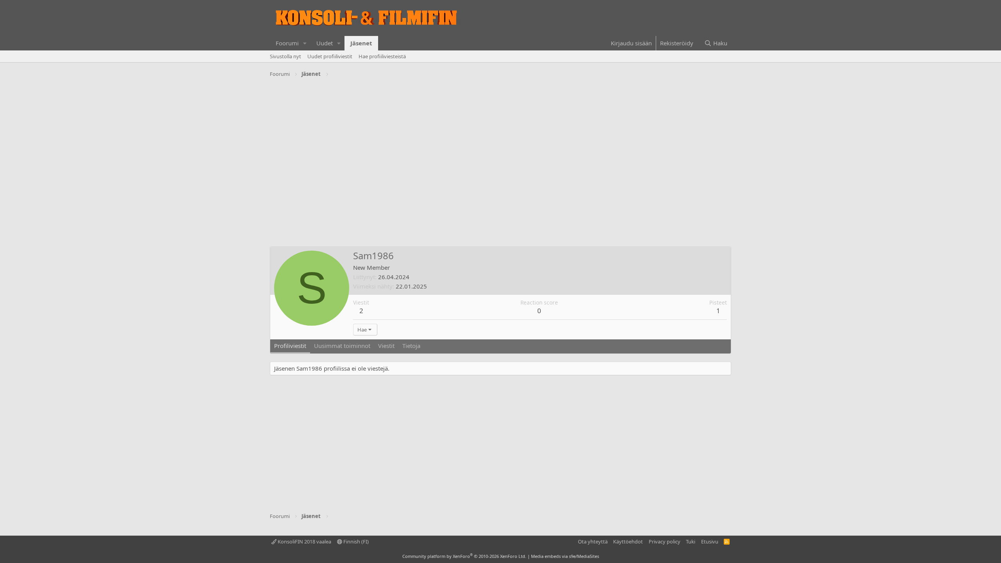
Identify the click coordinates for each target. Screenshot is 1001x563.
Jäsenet (361, 43)
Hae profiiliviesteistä (382, 56)
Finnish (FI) (355, 541)
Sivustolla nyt (285, 56)
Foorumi (287, 43)
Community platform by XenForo (464, 556)
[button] (305, 43)
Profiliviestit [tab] (290, 346)
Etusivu (709, 541)
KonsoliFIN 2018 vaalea (303, 541)
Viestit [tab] (386, 346)
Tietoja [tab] (411, 346)
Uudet (324, 43)
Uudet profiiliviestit (329, 56)
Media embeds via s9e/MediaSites (565, 556)
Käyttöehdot (628, 541)
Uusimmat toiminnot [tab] (342, 346)
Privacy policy (664, 541)
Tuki (690, 541)
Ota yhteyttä (593, 541)
